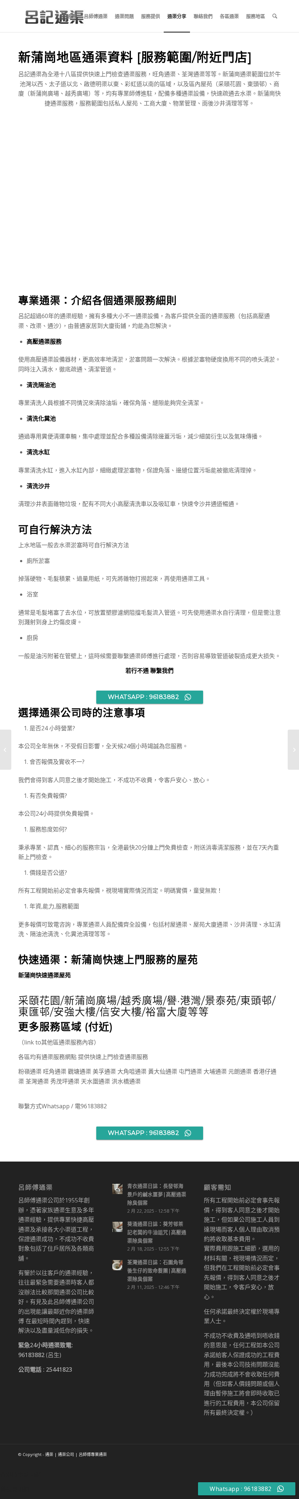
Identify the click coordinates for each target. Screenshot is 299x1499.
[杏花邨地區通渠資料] (5, 750)
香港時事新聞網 (20, 1475)
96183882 (31, 1355)
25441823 (59, 1369)
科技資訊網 (14, 1489)
